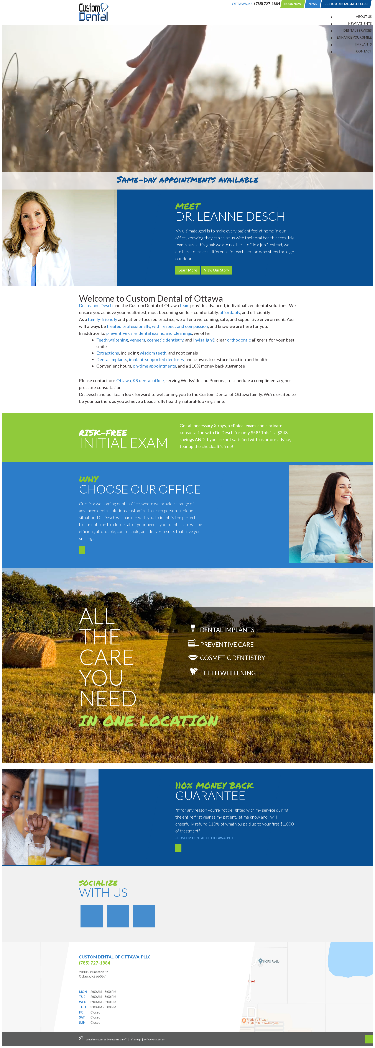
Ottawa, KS (242, 4)
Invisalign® (204, 339)
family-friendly (102, 319)
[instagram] (144, 916)
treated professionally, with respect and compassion (157, 326)
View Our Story (216, 270)
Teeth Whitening (227, 672)
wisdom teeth (153, 352)
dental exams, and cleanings (165, 333)
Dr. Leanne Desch (96, 305)
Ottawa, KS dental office (140, 380)
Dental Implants (226, 629)
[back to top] (369, 1039)
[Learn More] (82, 550)
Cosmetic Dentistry (232, 657)
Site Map (135, 1039)
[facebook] (92, 916)
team (184, 305)
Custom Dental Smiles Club (346, 4)
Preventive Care (226, 644)
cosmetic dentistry (165, 339)
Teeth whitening (112, 339)
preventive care (121, 333)
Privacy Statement (154, 1039)
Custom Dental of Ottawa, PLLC (115, 956)
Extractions (107, 352)
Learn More (187, 270)
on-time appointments (154, 365)
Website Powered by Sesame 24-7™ (106, 1039)
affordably (230, 312)
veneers (137, 339)
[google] (118, 916)
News (313, 4)
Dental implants (111, 359)
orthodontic (239, 339)
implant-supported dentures (156, 359)
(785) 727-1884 (267, 4)
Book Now (292, 4)
